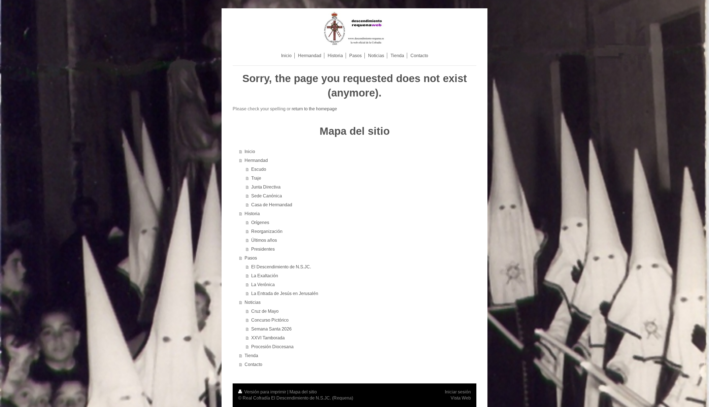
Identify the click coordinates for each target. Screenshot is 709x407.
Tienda (251, 355)
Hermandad (256, 160)
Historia (252, 213)
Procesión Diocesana (272, 346)
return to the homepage (314, 108)
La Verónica (263, 284)
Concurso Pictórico (270, 320)
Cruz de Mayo (265, 311)
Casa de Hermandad (271, 204)
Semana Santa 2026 (271, 329)
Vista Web (461, 398)
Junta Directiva (266, 187)
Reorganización (266, 231)
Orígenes (260, 222)
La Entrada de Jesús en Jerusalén (284, 293)
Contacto (253, 364)
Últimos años (264, 240)
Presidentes (263, 249)
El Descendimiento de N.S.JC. (281, 266)
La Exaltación (264, 275)
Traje (256, 178)
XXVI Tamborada (268, 337)
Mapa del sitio (303, 392)
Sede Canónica (266, 196)
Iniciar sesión (458, 392)
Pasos (251, 258)
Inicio (250, 151)
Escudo (258, 169)
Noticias (253, 302)
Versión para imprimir (265, 392)
